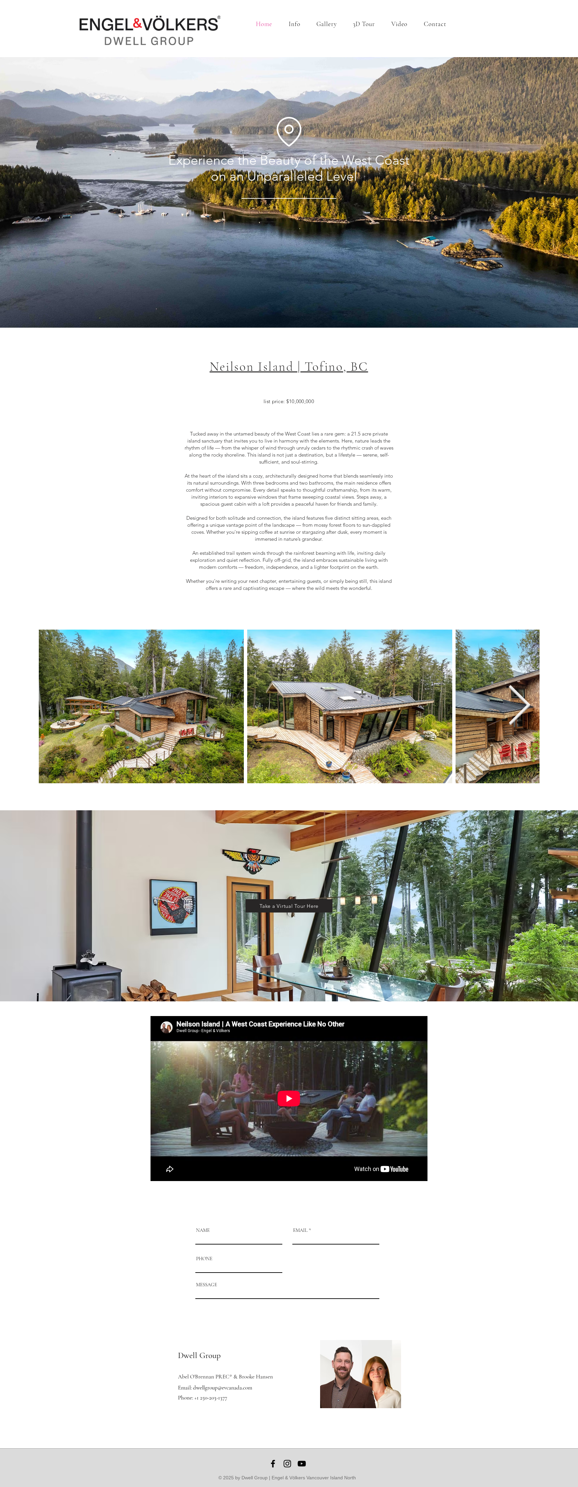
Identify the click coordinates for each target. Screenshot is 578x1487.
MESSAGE (206, 1284)
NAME (203, 1230)
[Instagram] (287, 1464)
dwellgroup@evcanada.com (222, 1387)
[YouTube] (302, 1464)
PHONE (204, 1258)
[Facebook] (273, 1464)
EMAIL (300, 1230)
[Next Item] (519, 706)
